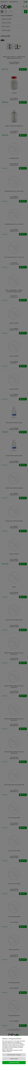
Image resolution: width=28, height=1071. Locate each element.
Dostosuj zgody (14, 1058)
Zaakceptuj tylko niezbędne (14, 1054)
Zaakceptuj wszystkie (14, 1062)
